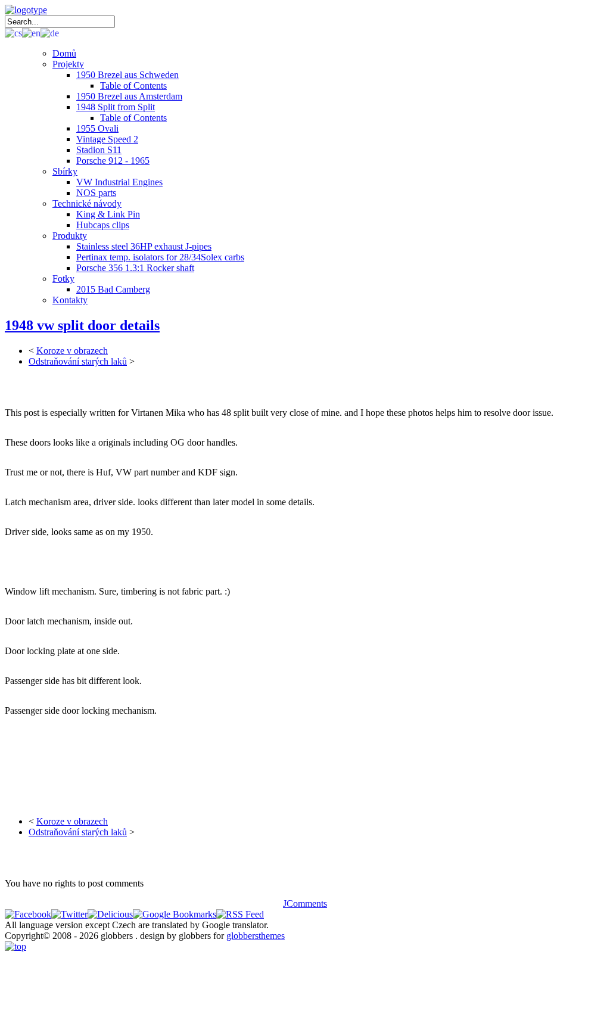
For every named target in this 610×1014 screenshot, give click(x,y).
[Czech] (13, 32)
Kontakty (70, 300)
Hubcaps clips (102, 225)
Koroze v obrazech (72, 351)
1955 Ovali (97, 128)
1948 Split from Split (115, 107)
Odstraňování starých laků (78, 361)
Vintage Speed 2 (107, 139)
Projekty (68, 64)
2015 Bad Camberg (113, 289)
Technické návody (87, 203)
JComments (305, 903)
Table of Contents (133, 85)
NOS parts (96, 193)
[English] (31, 32)
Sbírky (64, 171)
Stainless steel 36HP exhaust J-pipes (143, 246)
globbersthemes (255, 936)
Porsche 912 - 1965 (113, 160)
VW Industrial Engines (119, 182)
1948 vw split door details (82, 325)
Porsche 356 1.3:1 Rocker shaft (135, 268)
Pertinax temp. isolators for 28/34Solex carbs (160, 257)
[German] (50, 32)
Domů (64, 53)
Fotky (63, 278)
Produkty (69, 236)
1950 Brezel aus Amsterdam (129, 96)
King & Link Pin (108, 214)
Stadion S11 (99, 150)
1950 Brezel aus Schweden (127, 75)
